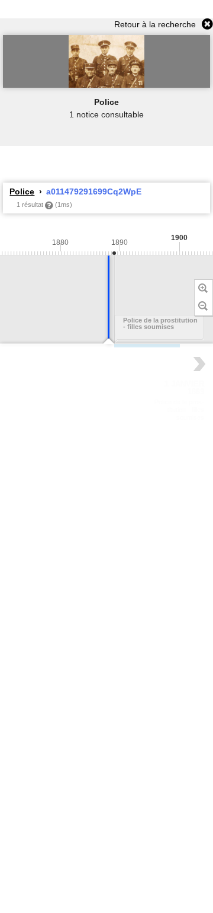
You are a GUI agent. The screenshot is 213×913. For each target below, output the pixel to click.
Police (21, 191)
